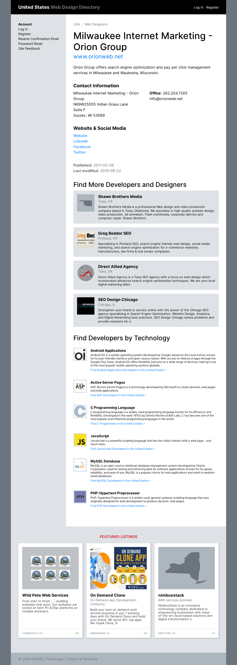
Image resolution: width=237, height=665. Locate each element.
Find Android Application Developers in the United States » (128, 370)
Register (212, 7)
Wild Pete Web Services (45, 595)
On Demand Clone (107, 595)
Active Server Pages (107, 382)
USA (76, 24)
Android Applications (108, 350)
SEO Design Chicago (118, 299)
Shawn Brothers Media (120, 196)
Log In (198, 7)
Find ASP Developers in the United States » (118, 395)
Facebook (82, 146)
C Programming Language (112, 407)
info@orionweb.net (166, 98)
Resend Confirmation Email (38, 39)
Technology (55, 659)
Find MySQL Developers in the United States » (120, 480)
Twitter (79, 152)
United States (59, 7)
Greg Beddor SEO (114, 233)
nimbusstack (171, 595)
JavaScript (99, 436)
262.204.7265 (175, 93)
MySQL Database (105, 461)
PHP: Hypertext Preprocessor (115, 493)
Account (25, 24)
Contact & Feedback (82, 659)
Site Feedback (29, 48)
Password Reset (30, 44)
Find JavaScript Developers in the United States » (122, 448)
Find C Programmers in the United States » (117, 423)
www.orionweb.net (98, 56)
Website (80, 135)
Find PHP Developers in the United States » (118, 505)
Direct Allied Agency (118, 266)
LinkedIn (80, 141)
